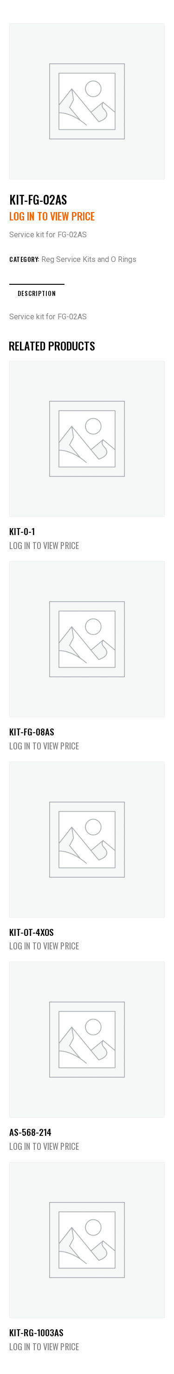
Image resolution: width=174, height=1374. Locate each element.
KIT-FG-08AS (31, 731)
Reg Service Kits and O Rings (88, 259)
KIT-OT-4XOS (31, 932)
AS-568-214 (30, 1132)
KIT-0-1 (22, 531)
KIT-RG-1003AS (36, 1332)
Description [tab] (37, 293)
